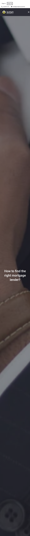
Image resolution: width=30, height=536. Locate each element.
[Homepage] (8, 12)
